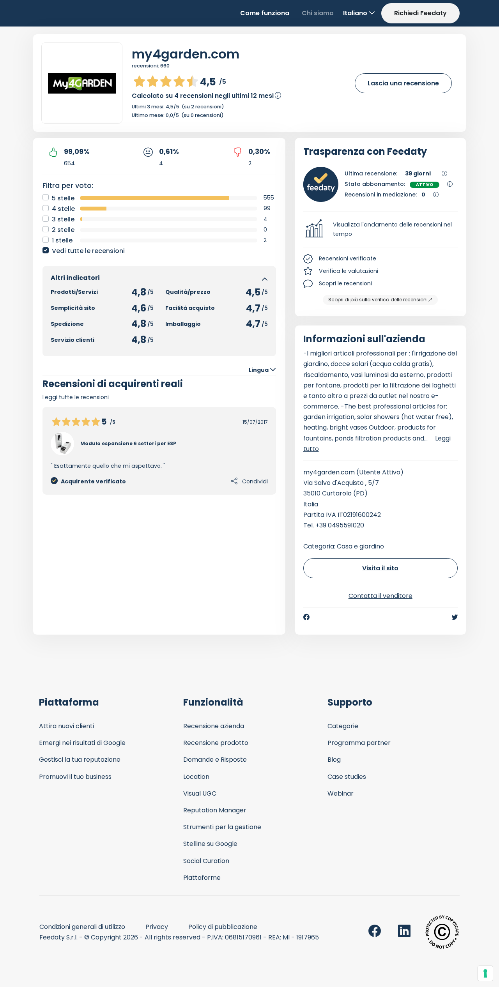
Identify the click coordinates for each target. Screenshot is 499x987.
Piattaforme (202, 877)
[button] (380, 229)
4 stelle (63, 208)
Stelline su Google (210, 843)
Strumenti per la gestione (222, 826)
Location (196, 776)
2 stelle (63, 229)
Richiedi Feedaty (420, 13)
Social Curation (206, 860)
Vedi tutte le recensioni (88, 250)
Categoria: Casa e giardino (343, 546)
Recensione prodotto (215, 742)
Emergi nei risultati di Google (82, 742)
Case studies (346, 776)
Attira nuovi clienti (66, 726)
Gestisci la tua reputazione (79, 759)
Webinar (340, 793)
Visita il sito (380, 568)
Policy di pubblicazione (222, 926)
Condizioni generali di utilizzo (82, 926)
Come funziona (264, 13)
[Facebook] (306, 617)
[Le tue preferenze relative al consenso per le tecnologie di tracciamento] (485, 973)
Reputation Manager (214, 810)
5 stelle (63, 198)
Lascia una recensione (403, 83)
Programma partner (359, 742)
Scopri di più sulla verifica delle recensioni (378, 299)
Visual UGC (199, 793)
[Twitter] (454, 617)
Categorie (342, 726)
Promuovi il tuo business (75, 776)
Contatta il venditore (380, 595)
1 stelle (62, 240)
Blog (334, 759)
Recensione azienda (213, 726)
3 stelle (63, 219)
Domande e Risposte (215, 759)
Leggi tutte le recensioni (75, 397)
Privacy (156, 926)
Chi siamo (318, 13)
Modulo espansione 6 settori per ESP (128, 443)
